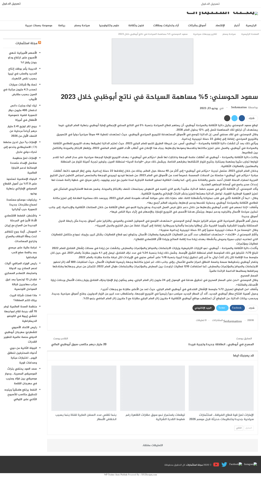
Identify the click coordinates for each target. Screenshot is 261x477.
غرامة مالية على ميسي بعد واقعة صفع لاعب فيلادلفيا (22, 252)
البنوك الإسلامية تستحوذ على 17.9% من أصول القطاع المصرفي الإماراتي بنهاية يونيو (20, 186)
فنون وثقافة (136, 25)
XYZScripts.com (149, 475)
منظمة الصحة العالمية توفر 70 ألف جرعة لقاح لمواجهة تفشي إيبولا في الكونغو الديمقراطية (20, 313)
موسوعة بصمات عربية (38, 25)
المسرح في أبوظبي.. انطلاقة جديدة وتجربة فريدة (221, 344)
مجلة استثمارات (26, 43)
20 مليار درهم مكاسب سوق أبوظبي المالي (78, 344)
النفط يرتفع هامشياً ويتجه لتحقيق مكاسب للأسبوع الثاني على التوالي (20, 394)
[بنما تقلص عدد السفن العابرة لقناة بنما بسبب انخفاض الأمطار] (83, 388)
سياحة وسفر (82, 25)
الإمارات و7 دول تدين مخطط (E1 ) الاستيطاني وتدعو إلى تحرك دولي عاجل (20, 147)
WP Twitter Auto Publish (115, 475)
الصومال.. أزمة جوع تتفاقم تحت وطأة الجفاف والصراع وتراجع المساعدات (21, 236)
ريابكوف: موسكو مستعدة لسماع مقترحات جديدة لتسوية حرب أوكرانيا (22, 205)
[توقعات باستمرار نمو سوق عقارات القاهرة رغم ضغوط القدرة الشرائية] (152, 388)
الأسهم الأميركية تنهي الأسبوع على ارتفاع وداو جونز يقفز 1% (22, 58)
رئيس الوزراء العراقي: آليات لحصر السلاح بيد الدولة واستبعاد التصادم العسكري (20, 268)
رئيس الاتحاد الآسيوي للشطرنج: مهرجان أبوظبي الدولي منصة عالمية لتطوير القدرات (20, 334)
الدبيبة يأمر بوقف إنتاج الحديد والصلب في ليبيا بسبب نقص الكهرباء (22, 74)
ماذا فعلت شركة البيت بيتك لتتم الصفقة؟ (23, 298)
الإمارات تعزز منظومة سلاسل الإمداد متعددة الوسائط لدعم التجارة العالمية (23, 165)
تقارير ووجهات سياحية (256, 88)
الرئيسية (251, 25)
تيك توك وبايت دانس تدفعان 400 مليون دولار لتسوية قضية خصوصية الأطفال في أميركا (22, 112)
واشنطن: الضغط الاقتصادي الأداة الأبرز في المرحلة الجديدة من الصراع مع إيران (20, 220)
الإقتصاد (220, 25)
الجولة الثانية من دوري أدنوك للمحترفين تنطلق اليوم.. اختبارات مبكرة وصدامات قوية (22, 355)
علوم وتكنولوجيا (109, 25)
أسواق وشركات (197, 25)
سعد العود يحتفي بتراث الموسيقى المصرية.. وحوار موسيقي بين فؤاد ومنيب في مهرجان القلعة (21, 376)
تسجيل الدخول (210, 4)
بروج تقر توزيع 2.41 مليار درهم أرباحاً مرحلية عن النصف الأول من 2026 (22, 131)
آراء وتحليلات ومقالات (166, 25)
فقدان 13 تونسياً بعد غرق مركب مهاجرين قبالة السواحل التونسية (21, 284)
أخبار (237, 25)
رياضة (61, 25)
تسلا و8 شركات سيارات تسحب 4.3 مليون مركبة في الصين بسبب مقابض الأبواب (20, 92)
